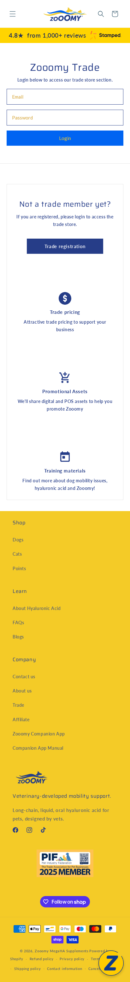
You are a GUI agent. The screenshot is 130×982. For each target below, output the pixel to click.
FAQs (18, 622)
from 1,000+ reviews (47, 35)
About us (22, 690)
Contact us (24, 676)
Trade (18, 705)
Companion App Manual (38, 748)
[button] (13, 14)
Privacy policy (72, 959)
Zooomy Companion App (39, 733)
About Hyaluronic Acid (37, 608)
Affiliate (21, 719)
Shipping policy (27, 969)
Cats (17, 554)
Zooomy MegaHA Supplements (62, 951)
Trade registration (65, 246)
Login (65, 138)
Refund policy (42, 959)
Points (19, 568)
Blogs (18, 636)
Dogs (18, 539)
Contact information (64, 969)
